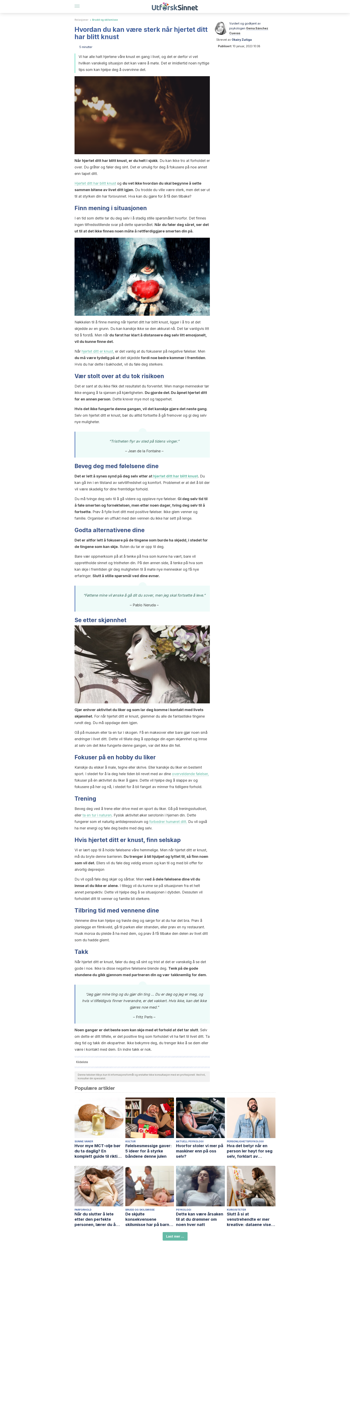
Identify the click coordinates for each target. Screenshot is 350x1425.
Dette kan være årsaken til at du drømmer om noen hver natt (199, 1219)
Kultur (130, 1141)
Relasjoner (82, 19)
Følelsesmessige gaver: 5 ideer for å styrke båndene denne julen (148, 1151)
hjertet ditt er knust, (98, 351)
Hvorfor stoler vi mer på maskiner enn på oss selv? (199, 1151)
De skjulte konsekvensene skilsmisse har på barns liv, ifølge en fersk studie (149, 1219)
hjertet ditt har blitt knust (175, 476)
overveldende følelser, (190, 774)
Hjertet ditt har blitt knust (95, 183)
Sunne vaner (84, 1141)
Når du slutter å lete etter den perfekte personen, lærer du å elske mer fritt (95, 1219)
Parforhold (83, 1209)
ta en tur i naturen (97, 815)
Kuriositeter (236, 1209)
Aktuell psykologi (190, 1141)
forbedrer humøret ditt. (168, 821)
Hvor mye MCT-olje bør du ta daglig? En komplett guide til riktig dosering (98, 1151)
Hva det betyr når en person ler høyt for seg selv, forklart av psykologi (249, 1151)
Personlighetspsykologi (245, 1141)
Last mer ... (175, 1236)
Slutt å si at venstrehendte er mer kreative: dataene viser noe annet (250, 1219)
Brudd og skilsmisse (105, 19)
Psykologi (183, 1209)
